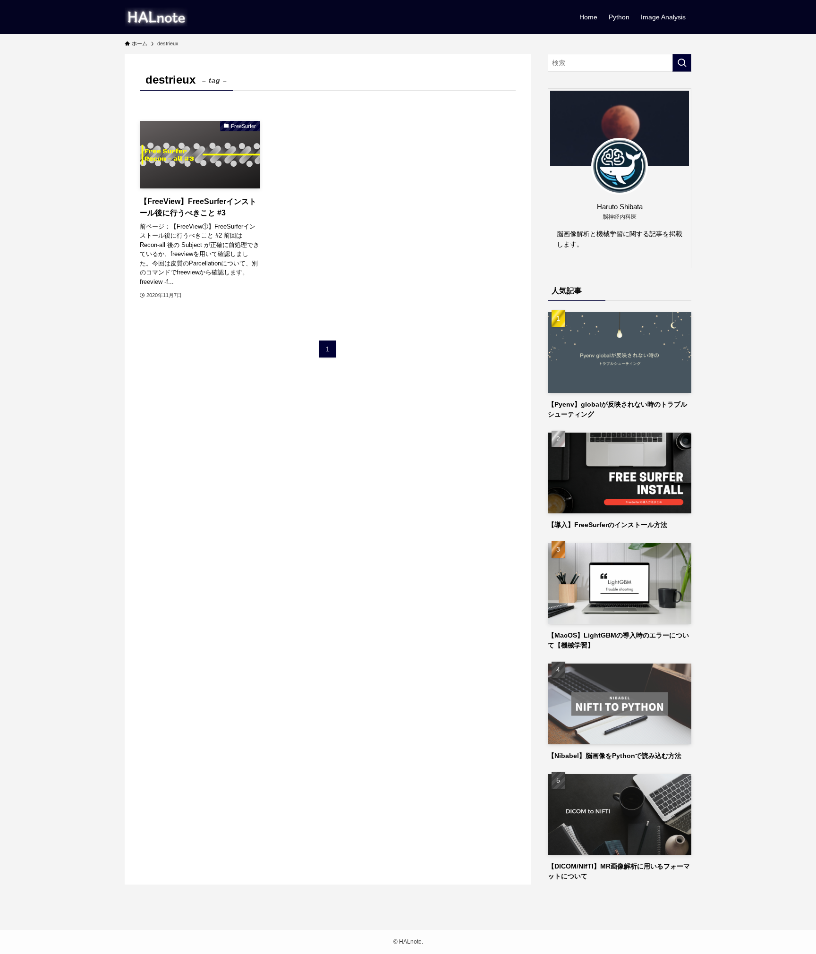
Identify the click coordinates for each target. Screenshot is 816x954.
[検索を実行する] (681, 63)
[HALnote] (156, 17)
